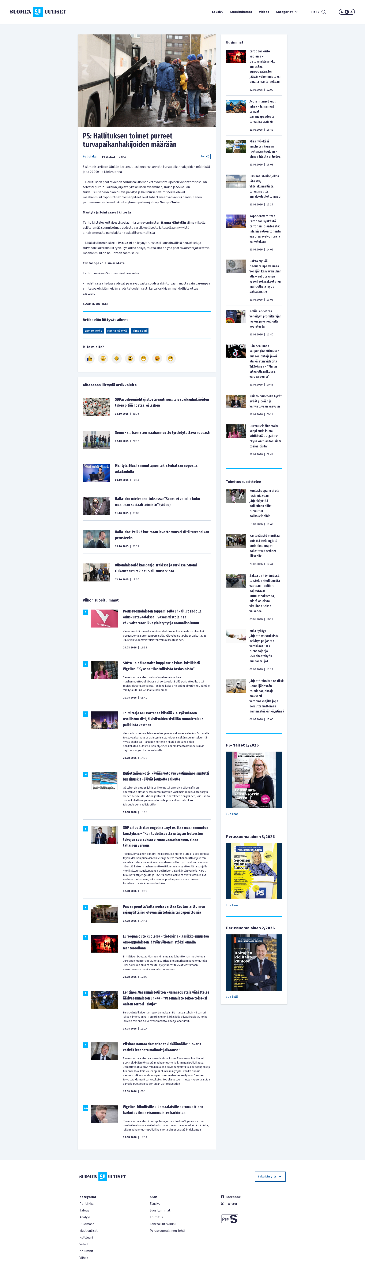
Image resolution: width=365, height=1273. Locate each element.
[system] (347, 12)
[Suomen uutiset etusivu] (39, 12)
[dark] (342, 12)
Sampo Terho (93, 331)
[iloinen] (103, 358)
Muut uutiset (88, 1230)
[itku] (117, 358)
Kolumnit (86, 1251)
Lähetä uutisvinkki (163, 1224)
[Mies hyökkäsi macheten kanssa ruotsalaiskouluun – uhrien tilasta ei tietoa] (236, 153)
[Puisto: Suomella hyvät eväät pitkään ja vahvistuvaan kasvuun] (236, 405)
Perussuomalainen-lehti (167, 1230)
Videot (264, 12)
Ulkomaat (86, 1224)
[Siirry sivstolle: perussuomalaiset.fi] (253, 1219)
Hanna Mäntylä (117, 331)
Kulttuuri (86, 1237)
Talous (84, 1210)
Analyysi (85, 1217)
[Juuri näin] (89, 358)
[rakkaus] (157, 358)
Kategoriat (284, 12)
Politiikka (90, 157)
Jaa (202, 156)
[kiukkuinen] (130, 358)
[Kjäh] (171, 358)
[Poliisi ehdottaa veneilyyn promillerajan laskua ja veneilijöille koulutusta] (236, 323)
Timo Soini (139, 331)
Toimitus (156, 1217)
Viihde (83, 1257)
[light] (351, 12)
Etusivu (217, 12)
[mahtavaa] (144, 358)
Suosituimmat (241, 12)
